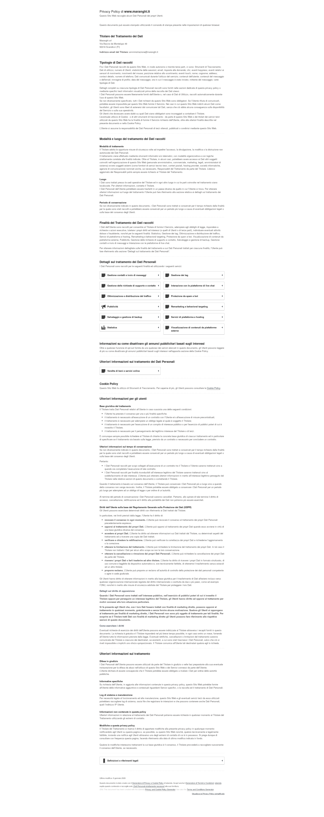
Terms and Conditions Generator (200, 789)
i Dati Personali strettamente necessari (149, 786)
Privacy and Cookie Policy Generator (160, 789)
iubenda (218, 783)
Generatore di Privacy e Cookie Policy (148, 783)
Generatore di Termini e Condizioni (200, 783)
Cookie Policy (213, 388)
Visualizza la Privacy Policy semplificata (208, 794)
